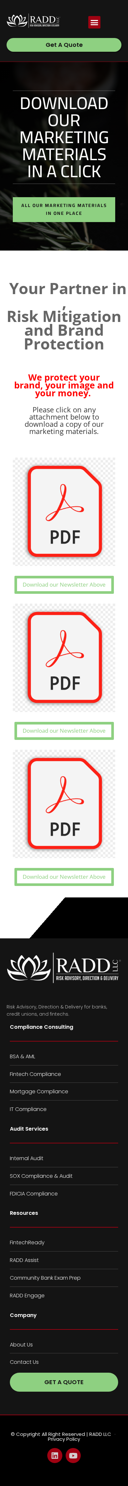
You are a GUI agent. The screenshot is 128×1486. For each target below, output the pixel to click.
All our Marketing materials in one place (64, 209)
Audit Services (29, 1129)
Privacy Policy (64, 1439)
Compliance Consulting (41, 1027)
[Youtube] (73, 1455)
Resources (24, 1213)
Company (23, 1315)
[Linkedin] (54, 1455)
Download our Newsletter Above (64, 584)
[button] (94, 22)
